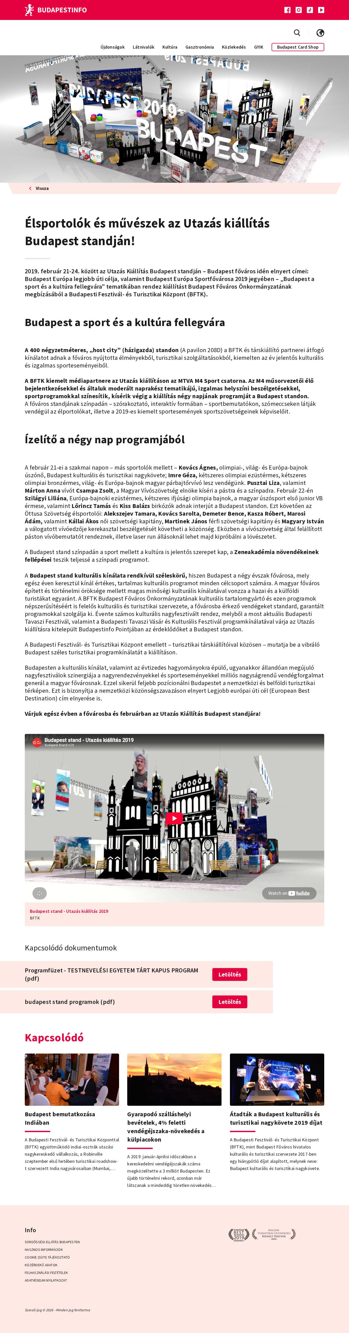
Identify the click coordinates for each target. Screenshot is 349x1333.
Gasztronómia (199, 47)
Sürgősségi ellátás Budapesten (52, 1242)
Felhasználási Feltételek (46, 1272)
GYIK (258, 47)
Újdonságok (113, 47)
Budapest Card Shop (298, 47)
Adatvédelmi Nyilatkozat (46, 1280)
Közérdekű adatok (41, 1265)
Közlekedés (234, 47)
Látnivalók (144, 47)
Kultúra (169, 47)
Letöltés (229, 974)
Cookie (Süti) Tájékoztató (47, 1257)
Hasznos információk (44, 1249)
